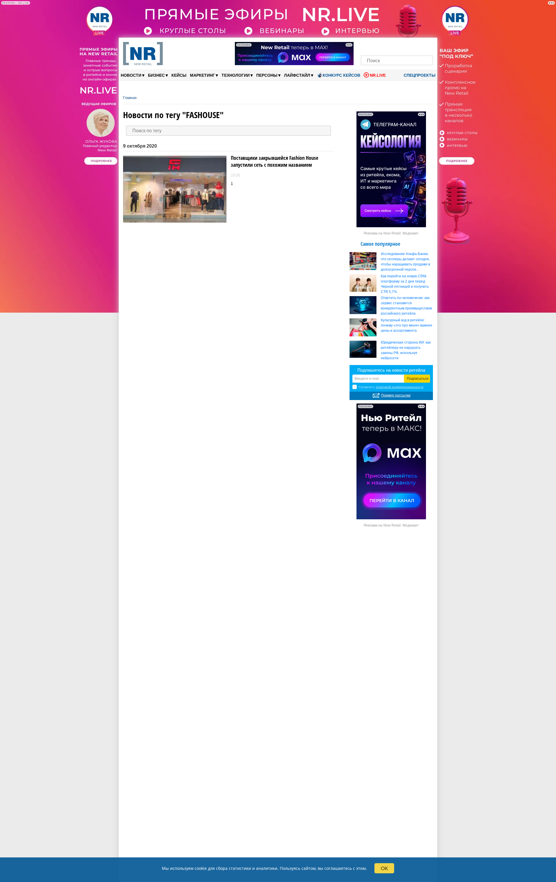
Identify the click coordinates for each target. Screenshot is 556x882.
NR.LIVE (378, 75)
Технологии (237, 75)
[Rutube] (416, 45)
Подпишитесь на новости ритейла (391, 370)
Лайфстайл (298, 75)
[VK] (377, 45)
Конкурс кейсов (341, 75)
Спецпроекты (419, 75)
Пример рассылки (396, 395)
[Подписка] (426, 45)
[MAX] (387, 45)
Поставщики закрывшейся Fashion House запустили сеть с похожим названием (274, 161)
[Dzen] (396, 45)
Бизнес (158, 75)
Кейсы (178, 75)
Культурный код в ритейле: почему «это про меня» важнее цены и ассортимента (406, 325)
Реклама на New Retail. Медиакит (391, 233)
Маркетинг (204, 75)
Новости (133, 75)
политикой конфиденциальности (399, 387)
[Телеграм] (367, 45)
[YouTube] (406, 45)
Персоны (268, 75)
